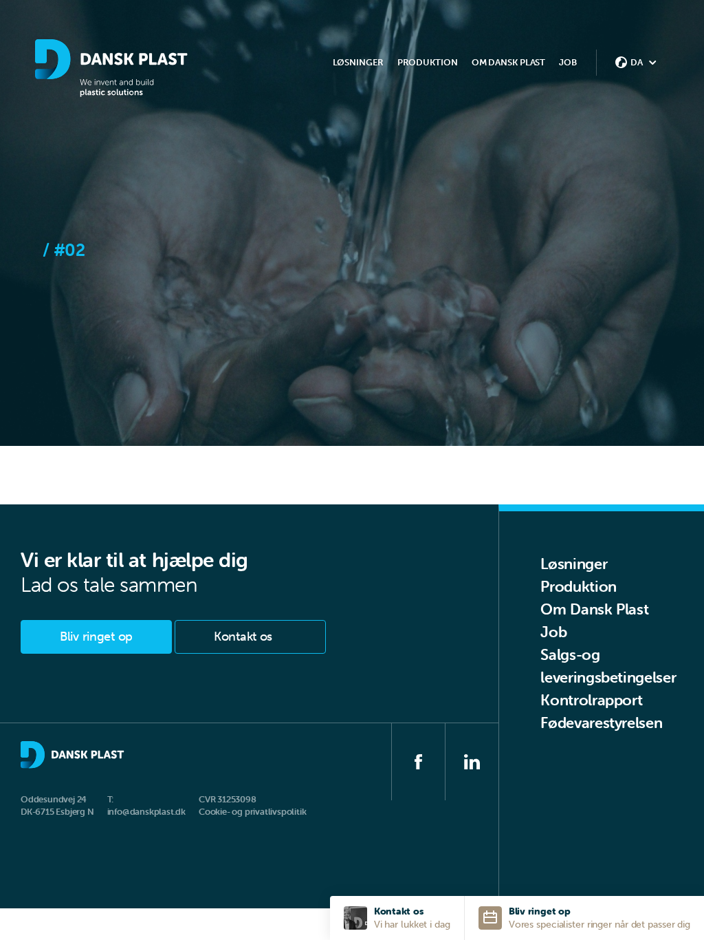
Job (568, 62)
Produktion (578, 586)
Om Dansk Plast (594, 609)
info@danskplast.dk (146, 812)
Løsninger (573, 564)
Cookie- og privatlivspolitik (252, 812)
